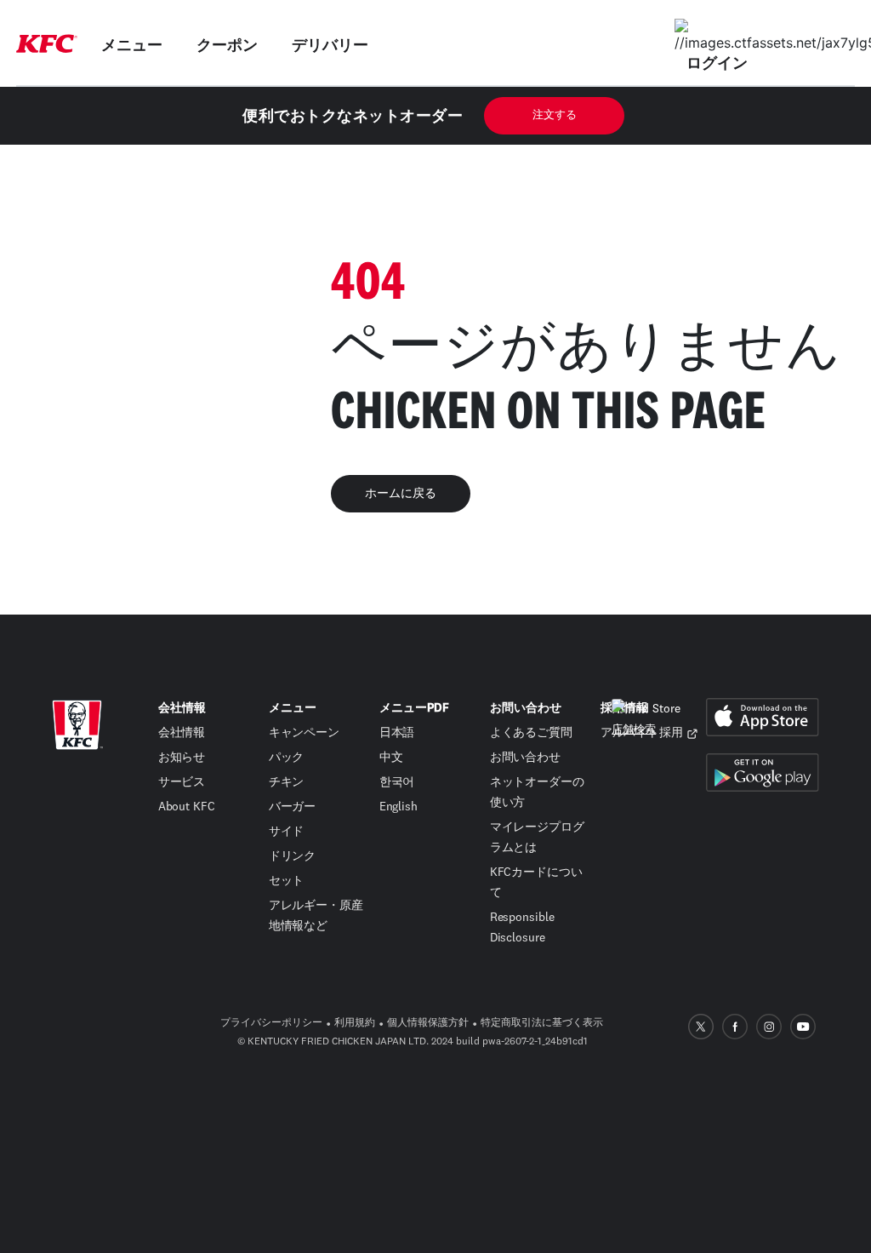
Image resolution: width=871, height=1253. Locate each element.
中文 (391, 758)
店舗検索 (634, 729)
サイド (287, 832)
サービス (182, 782)
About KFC (186, 807)
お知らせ (182, 758)
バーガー (292, 807)
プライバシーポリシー (271, 1023)
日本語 (397, 733)
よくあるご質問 (531, 733)
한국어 (397, 782)
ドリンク (292, 856)
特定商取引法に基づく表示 (542, 1023)
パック (287, 758)
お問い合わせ (525, 758)
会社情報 (182, 733)
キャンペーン (304, 733)
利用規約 (354, 1023)
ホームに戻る (400, 494)
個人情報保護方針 (428, 1023)
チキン (287, 782)
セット (287, 881)
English (398, 807)
